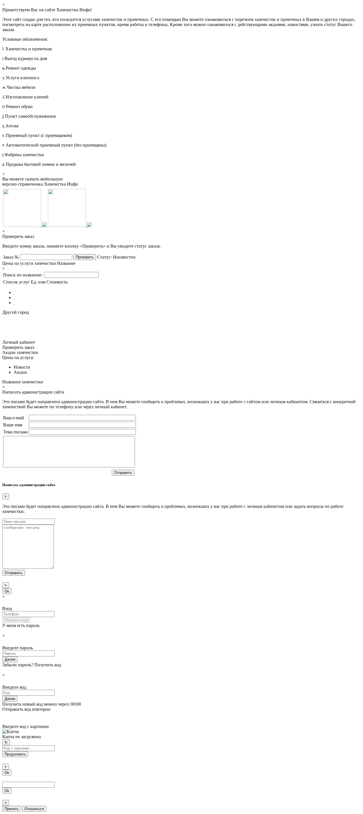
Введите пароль (17, 647)
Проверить (85, 257)
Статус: (104, 257)
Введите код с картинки (25, 726)
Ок (7, 591)
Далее (10, 659)
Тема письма (15, 431)
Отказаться (34, 809)
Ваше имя (12, 424)
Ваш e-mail (13, 417)
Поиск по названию (23, 274)
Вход (7, 608)
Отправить (123, 473)
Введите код (14, 687)
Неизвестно (124, 257)
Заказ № (11, 257)
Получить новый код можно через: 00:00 (41, 704)
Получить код (16, 620)
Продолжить (15, 754)
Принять (12, 809)
